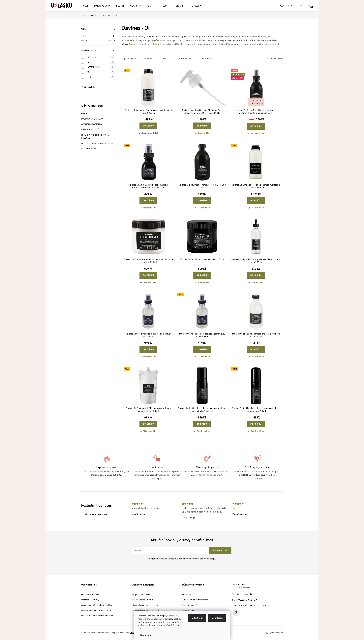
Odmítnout (197, 618)
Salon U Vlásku (188, 610)
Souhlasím (217, 618)
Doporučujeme (128, 58)
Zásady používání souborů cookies (96, 605)
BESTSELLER (100, 67)
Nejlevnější (148, 58)
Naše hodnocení (89, 129)
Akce (100, 62)
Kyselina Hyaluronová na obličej (145, 610)
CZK (290, 5)
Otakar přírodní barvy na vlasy (145, 605)
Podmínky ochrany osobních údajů (96, 610)
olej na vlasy (158, 44)
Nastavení (145, 635)
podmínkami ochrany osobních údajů (197, 558)
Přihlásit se (220, 550)
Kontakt (85, 113)
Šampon (133, 44)
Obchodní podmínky (91, 124)
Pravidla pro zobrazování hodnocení (97, 615)
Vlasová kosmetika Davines (144, 599)
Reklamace (187, 594)
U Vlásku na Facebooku (235, 612)
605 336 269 (245, 594)
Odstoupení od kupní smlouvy (97, 143)
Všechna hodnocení (96, 514)
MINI (100, 77)
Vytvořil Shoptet (276, 632)
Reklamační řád (89, 148)
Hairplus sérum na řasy (142, 594)
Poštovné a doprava (92, 118)
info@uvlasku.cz (247, 600)
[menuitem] (85, 5)
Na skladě (100, 57)
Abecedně (205, 58)
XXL (100, 72)
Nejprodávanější (185, 58)
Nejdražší (165, 58)
